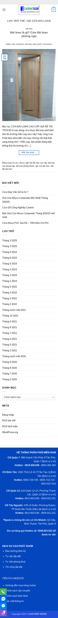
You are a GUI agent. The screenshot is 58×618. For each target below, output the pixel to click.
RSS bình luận (10, 426)
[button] (4, 9)
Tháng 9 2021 (9, 321)
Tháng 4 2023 (9, 269)
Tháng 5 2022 (9, 286)
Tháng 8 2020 (9, 368)
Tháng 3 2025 (9, 246)
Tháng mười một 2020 (14, 356)
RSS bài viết (8, 420)
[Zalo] (3, 598)
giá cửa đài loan (42, 166)
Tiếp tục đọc (29, 153)
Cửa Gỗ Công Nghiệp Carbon (18, 207)
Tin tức (29, 29)
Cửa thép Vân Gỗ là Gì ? (15, 192)
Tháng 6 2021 (9, 339)
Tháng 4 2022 (9, 292)
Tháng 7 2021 (9, 333)
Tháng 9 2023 (9, 257)
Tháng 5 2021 (9, 344)
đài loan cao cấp (40, 163)
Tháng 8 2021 (9, 327)
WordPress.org (10, 432)
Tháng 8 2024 (9, 252)
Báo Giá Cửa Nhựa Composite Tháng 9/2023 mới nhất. (28, 215)
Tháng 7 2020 (9, 373)
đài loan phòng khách (25, 166)
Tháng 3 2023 (9, 275)
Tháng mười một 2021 (14, 310)
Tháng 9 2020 (9, 362)
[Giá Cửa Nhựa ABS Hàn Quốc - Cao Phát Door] (29, 9)
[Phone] (3, 591)
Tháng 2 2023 (9, 281)
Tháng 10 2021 (10, 315)
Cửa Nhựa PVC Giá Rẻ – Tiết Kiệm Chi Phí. (25, 223)
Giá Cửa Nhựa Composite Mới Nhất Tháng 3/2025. (25, 200)
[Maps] (3, 612)
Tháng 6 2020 (9, 379)
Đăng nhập (8, 415)
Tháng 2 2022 (9, 304)
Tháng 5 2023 (9, 263)
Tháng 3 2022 (9, 298)
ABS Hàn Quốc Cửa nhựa (40, 44)
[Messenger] (3, 605)
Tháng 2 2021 (9, 350)
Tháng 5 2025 (9, 240)
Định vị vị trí (49, 461)
